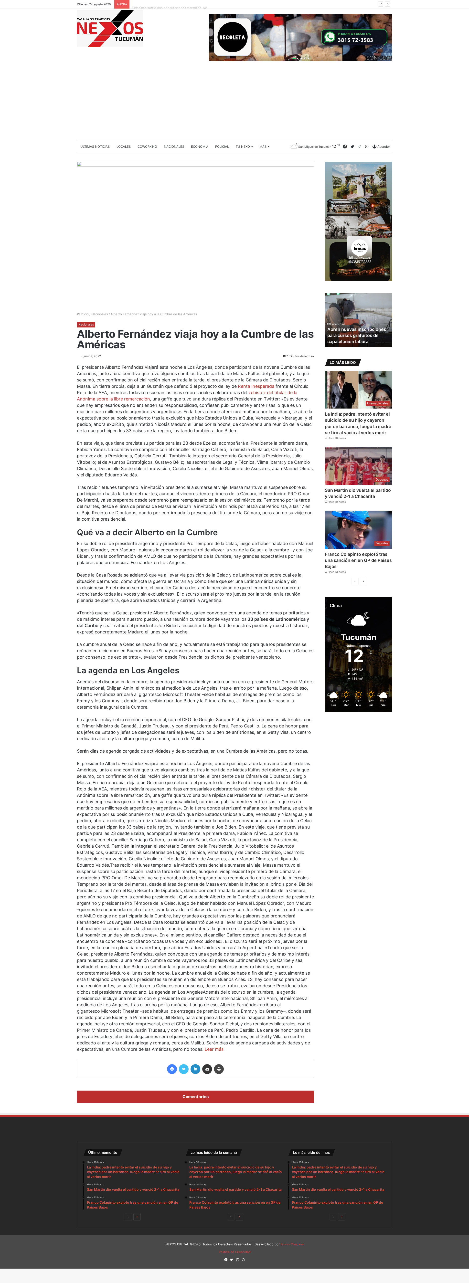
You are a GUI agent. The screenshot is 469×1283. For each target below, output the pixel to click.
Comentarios (195, 1096)
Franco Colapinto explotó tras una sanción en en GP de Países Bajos (358, 560)
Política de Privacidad (235, 1252)
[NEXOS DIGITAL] (110, 28)
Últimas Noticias (95, 146)
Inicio (84, 314)
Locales (124, 146)
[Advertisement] (234, 102)
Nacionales (174, 146)
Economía (199, 146)
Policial (222, 146)
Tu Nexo (243, 146)
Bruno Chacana (292, 1244)
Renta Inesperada (256, 386)
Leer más (214, 1049)
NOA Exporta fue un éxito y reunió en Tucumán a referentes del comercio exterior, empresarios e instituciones (355, 329)
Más (262, 146)
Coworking (147, 146)
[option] (358, 320)
